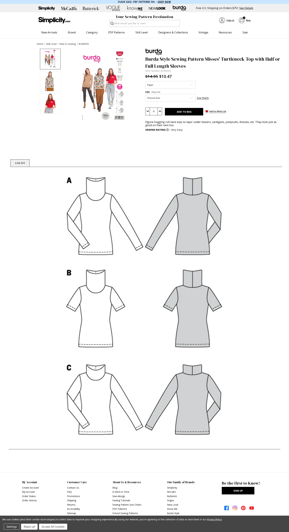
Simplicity (172, 487)
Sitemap (71, 513)
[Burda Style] (213, 52)
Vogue (170, 500)
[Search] (112, 24)
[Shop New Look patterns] (157, 8)
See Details (246, 8)
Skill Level (141, 32)
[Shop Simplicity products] (47, 8)
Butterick (172, 496)
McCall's (171, 491)
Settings (12, 526)
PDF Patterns (116, 32)
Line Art (20, 163)
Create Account (30, 487)
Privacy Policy (214, 519)
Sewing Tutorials (121, 500)
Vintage (203, 32)
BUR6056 (84, 43)
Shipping (71, 500)
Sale (245, 32)
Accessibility (73, 508)
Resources (225, 32)
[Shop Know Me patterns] (135, 8)
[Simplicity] (54, 20)
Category (92, 32)
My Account (28, 491)
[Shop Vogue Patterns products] (113, 8)
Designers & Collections (173, 32)
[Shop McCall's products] (69, 8)
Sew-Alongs (118, 496)
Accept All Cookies (53, 526)
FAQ (69, 491)
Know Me (172, 508)
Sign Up (238, 490)
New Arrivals (49, 32)
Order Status (29, 496)
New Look (172, 504)
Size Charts (203, 97)
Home (40, 43)
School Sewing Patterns (125, 513)
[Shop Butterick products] (91, 8)
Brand (72, 32)
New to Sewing (67, 43)
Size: (152, 92)
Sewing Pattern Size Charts (126, 504)
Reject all (29, 526)
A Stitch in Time (120, 491)
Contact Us (73, 487)
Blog (114, 487)
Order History (29, 500)
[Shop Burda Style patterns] (179, 8)
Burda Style (173, 513)
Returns (71, 504)
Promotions (73, 496)
